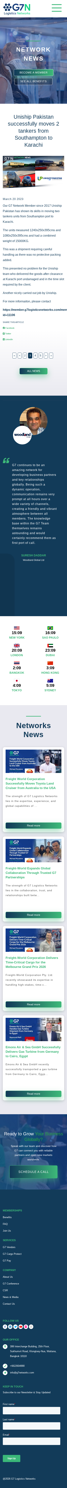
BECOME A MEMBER (34, 72)
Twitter (8, 333)
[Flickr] (26, 1326)
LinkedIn (9, 339)
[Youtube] (20, 1326)
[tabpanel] (33, 486)
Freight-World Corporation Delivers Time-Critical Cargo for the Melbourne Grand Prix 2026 (32, 962)
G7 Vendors (9, 1247)
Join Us (7, 1230)
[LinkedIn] (10, 1326)
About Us (8, 1277)
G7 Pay (7, 1260)
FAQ (5, 1224)
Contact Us (9, 1303)
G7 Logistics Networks (23, 1478)
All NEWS (33, 370)
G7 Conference (11, 1283)
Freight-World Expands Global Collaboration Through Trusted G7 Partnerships (31, 873)
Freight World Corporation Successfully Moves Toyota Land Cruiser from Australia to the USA (31, 783)
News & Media (10, 1297)
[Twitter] (15, 1326)
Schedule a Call (33, 1171)
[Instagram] (31, 1326)
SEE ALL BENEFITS (33, 81)
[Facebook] (5, 1326)
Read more (33, 825)
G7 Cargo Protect (12, 1254)
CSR (5, 1290)
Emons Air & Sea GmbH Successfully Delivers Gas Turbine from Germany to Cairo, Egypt (33, 1051)
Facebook (10, 328)
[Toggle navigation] (56, 8)
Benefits (7, 1217)
